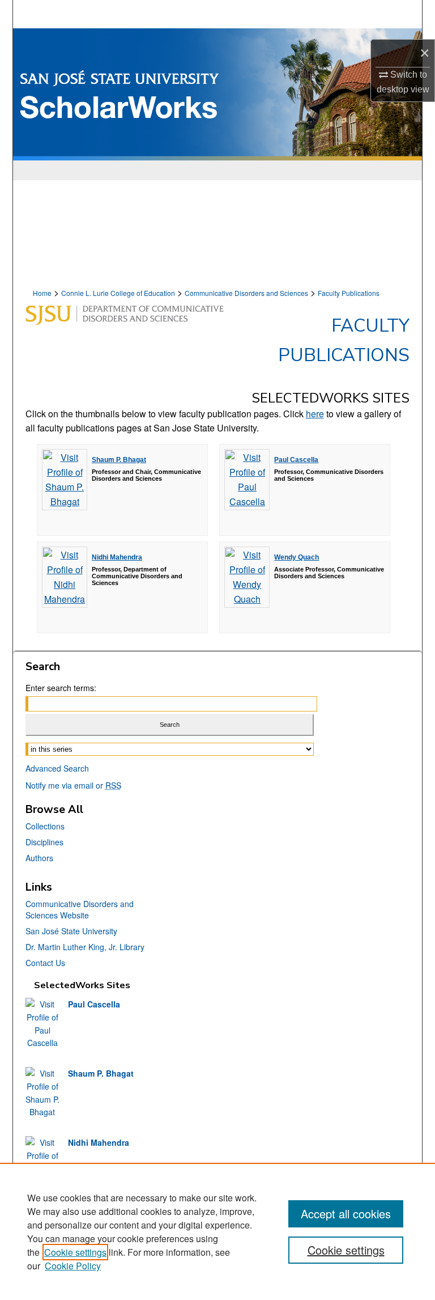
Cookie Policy (73, 1265)
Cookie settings (75, 1252)
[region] (217, 1231)
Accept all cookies (346, 1213)
